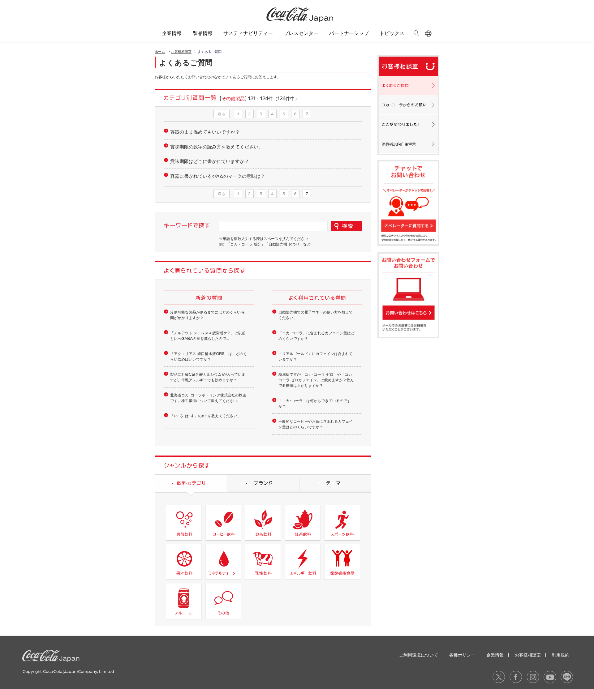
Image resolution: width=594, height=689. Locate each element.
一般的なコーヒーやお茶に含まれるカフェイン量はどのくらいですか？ (315, 424)
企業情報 (495, 654)
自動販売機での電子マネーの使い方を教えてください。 (315, 315)
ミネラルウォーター (223, 562)
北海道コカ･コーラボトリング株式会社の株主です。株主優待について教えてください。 (208, 398)
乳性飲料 (263, 562)
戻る (221, 114)
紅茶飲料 (302, 522)
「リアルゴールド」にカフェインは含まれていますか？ (315, 356)
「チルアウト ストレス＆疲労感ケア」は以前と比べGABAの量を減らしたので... (208, 335)
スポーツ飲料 (342, 522)
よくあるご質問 (408, 85)
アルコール (184, 601)
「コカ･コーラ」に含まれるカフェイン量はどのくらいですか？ (316, 335)
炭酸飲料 (184, 522)
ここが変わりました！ (408, 124)
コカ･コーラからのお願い (408, 104)
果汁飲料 (184, 562)
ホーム (160, 51)
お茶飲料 (263, 522)
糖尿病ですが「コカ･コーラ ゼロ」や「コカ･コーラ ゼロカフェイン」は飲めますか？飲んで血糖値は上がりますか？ (316, 379)
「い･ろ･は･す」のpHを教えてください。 (205, 415)
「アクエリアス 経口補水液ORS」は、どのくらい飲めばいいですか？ (208, 356)
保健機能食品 (342, 562)
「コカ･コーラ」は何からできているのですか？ (314, 403)
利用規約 (560, 654)
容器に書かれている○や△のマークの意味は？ (217, 176)
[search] (416, 33)
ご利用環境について (418, 654)
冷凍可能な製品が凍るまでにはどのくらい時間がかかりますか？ (207, 315)
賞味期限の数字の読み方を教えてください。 (216, 146)
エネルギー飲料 (302, 562)
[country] (428, 33)
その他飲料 (223, 601)
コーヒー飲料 (223, 522)
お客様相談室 (181, 51)
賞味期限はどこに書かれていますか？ (209, 161)
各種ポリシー (462, 654)
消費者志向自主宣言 (408, 143)
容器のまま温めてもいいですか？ (205, 132)
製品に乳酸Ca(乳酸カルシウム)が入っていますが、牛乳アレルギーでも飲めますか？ (207, 377)
